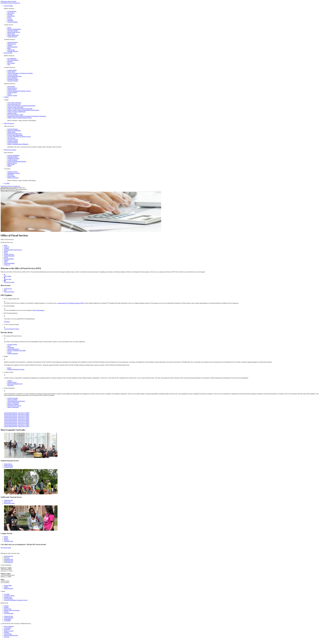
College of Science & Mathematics (16, 111)
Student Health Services (13, 32)
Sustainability (7, 619)
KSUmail (9, 14)
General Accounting (12, 398)
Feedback (6, 632)
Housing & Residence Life (14, 133)
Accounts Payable (12, 344)
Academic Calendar (9, 595)
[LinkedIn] (162, 559)
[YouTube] (162, 562)
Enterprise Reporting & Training (15, 369)
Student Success (11, 44)
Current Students (8, 5)
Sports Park (10, 385)
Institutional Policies (12, 157)
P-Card (9, 352)
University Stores (8, 541)
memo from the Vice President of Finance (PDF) (71, 303)
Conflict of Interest (12, 160)
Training (6, 260)
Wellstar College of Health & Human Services (19, 117)
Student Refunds (8, 467)
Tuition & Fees (8, 288)
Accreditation (7, 628)
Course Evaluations (12, 22)
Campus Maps (8, 585)
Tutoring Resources (12, 42)
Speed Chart (7, 501)
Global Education (8, 617)
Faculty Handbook (12, 77)
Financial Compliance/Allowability (16, 350)
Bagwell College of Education (15, 107)
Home (5, 245)
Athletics (9, 380)
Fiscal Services (11, 138)
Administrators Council (13, 173)
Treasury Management (13, 402)
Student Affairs (11, 132)
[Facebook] (162, 556)
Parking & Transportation (14, 29)
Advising (9, 45)
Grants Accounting (12, 399)
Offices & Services (9, 123)
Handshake (10, 20)
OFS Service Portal (6, 547)
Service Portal (11, 33)
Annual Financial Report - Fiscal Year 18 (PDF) (16, 423)
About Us (6, 246)
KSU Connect (11, 63)
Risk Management (9, 258)
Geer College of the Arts (13, 104)
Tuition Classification (13, 407)
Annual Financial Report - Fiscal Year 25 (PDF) (16, 413)
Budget (6, 251)
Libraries (6, 606)
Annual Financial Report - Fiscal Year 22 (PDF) (16, 417)
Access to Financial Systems (11, 329)
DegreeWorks (11, 16)
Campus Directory (12, 36)
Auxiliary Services (9, 254)
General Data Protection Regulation (16, 161)
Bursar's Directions (9, 291)
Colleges (6, 97)
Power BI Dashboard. (38, 310)
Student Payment (8, 465)
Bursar (9, 48)
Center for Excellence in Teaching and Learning (20, 73)
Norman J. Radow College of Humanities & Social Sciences (23, 110)
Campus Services (11, 89)
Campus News (8, 597)
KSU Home (4, 186)
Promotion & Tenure (12, 79)
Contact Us (7, 264)
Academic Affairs (12, 70)
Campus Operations (12, 142)
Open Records (8, 634)
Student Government (12, 177)
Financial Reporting (9, 255)
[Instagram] (162, 560)
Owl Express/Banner (12, 60)
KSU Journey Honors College (15, 114)
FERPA (9, 166)
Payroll (9, 94)
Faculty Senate (11, 176)
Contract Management (13, 349)
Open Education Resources (14, 76)
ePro (5, 290)
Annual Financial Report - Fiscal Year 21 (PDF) (16, 419)
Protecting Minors (12, 163)
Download (7, 321)
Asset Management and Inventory (16, 401)
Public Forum (11, 164)
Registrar (6, 612)
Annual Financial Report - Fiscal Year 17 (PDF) (16, 425)
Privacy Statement (9, 626)
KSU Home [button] (4, 3)
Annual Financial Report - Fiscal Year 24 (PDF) (16, 414)
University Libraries (12, 30)
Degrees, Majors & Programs (11, 610)
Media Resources (8, 588)
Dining (9, 27)
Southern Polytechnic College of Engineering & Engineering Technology (26, 116)
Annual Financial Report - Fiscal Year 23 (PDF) (16, 416)
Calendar (6, 248)
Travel (9, 346)
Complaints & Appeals (13, 158)
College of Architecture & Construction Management (21, 105)
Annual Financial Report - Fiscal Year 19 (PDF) (16, 422)
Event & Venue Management (15, 135)
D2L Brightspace (11, 11)
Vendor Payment (8, 500)
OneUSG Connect (12, 95)
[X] (162, 557)
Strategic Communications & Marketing (17, 144)
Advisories (7, 629)
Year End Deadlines (9, 263)
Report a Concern (8, 631)
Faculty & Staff (8, 53)
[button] (13, 187)
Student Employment (12, 35)
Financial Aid (10, 50)
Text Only (6, 637)
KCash (9, 17)
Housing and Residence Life (14, 383)
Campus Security (8, 616)
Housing (6, 539)
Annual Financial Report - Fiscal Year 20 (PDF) (16, 420)
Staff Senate (10, 174)
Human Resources (12, 88)
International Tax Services (14, 405)
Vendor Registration (12, 353)
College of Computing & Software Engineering (19, 108)
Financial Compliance (13, 404)
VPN (8, 64)
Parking (6, 536)
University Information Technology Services (19, 91)
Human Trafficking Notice (11, 635)
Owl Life (9, 19)
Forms (5, 261)
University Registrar (12, 51)
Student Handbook (12, 47)
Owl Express (10, 13)
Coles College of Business (14, 102)
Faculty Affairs (11, 71)
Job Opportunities (8, 613)
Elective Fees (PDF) (9, 503)
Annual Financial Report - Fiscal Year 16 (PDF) (16, 426)
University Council (12, 171)
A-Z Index (7, 183)
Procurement (10, 347)
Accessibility (7, 620)
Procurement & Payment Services (13, 249)
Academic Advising (12, 141)
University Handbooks (13, 155)
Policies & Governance (10, 149)
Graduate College (12, 113)
